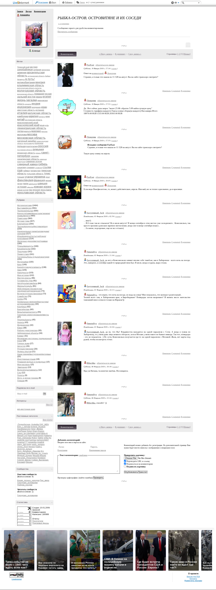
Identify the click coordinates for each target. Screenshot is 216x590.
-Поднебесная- (24, 424)
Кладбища (22, 307)
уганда (29, 176)
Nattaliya (48, 435)
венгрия (40, 82)
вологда (38, 88)
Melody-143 (22, 435)
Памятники (22, 218)
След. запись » (134, 54)
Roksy (34, 438)
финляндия (25, 180)
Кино (19, 264)
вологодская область (31, 90)
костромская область (33, 120)
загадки (31, 100)
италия (22, 113)
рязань (38, 153)
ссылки (47, 167)
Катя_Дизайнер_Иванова (28, 451)
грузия (48, 93)
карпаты (42, 116)
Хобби (20, 299)
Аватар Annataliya (34, 34)
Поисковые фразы (40, 523)
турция (20, 177)
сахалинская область (28, 159)
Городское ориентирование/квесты (33, 315)
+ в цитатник (63, 23)
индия (36, 103)
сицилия (21, 167)
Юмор (20, 328)
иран (44, 107)
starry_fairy (22, 444)
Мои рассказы (23, 364)
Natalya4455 (38, 435)
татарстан (35, 170)
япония (36, 189)
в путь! (30, 79)
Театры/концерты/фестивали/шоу (32, 226)
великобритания (26, 82)
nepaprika (32, 442)
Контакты (193, 579)
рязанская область (26, 153)
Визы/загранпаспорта (27, 312)
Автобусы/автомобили (27, 283)
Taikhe (40, 438)
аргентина (46, 70)
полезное (39, 143)
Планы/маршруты (25, 246)
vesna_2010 (22, 447)
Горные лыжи (23, 343)
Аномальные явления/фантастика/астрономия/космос (33, 303)
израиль (28, 104)
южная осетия (22, 190)
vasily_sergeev (38, 444)
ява (30, 190)
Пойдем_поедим (24, 485)
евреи (39, 96)
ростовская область (24, 150)
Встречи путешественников (29, 294)
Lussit (38, 433)
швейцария (33, 184)
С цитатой (175, 91)
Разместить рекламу (193, 581)
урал (48, 177)
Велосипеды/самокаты (27, 370)
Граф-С (38, 447)
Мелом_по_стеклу (39, 453)
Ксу (42, 451)
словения (38, 168)
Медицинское (23, 325)
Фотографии (22, 262)
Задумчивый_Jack (95, 213)
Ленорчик (111, 73)
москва (32, 134)
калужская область (39, 113)
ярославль (46, 189)
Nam (30, 435)
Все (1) (49, 405)
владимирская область (30, 85)
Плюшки (21, 381)
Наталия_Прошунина (27, 458)
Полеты (20, 375)
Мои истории (23, 275)
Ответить (166, 91)
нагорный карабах (26, 141)
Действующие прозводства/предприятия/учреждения (29, 290)
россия (43, 146)
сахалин (35, 156)
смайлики (83, 455)
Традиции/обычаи (25, 211)
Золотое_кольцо (24, 449)
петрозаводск (29, 143)
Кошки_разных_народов (28, 480)
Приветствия (23, 254)
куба (47, 125)
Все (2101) (47, 420)
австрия (33, 67)
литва (20, 131)
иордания (36, 107)
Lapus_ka (21, 433)
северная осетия (34, 161)
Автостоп (21, 346)
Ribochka (91, 363)
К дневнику (120, 54)
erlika (46, 438)
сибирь (42, 164)
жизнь (21, 100)
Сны (19, 373)
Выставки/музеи (24, 208)
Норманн (41, 458)
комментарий (98, 73)
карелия (33, 116)
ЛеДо (28, 453)
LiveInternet (21, 3)
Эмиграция (22, 367)
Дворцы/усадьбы (24, 286)
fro (50, 438)
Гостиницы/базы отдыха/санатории (33, 257)
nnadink (40, 442)
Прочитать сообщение (68, 31)
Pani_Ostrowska (24, 438)
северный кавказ (27, 164)
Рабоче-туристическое (27, 330)
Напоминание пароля (97, 450)
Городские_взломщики (27, 483)
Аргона (31, 447)
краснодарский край (27, 122)
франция (39, 180)
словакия (30, 167)
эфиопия (30, 187)
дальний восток (26, 96)
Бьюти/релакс (23, 309)
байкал (47, 76)
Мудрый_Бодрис (24, 455)
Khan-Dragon (38, 431)
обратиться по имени (105, 65)
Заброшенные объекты (27, 333)
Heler (33, 429)
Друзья (28, 11)
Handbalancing (24, 429)
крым (42, 125)
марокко (36, 131)
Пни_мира (44, 480)
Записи (20, 11)
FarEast (90, 65)
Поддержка (172, 2)
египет (47, 96)
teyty (29, 444)
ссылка (114, 68)
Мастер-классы (24, 278)
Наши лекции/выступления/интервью (34, 354)
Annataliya (18, 15)
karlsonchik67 (43, 440)
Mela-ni (44, 433)
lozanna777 (22, 442)
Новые (187, 54)
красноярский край (28, 125)
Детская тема (23, 221)
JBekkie (39, 429)
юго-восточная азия (26, 409)
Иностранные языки (26, 359)
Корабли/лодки (24, 249)
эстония (22, 186)
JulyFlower (22, 431)
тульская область (35, 173)
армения (21, 72)
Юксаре (29, 462)
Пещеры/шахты (24, 320)
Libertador (30, 433)
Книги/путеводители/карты (29, 267)
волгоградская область (26, 88)
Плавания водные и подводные (31, 362)
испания (39, 110)
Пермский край (23, 67)
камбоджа (22, 116)
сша (19, 170)
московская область (31, 137)
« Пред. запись (105, 54)
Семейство (22, 296)
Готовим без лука (25, 281)
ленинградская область (31, 128)
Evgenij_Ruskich (38, 427)
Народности (22, 273)
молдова (22, 134)
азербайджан (25, 69)
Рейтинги (68, 2)
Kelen (29, 431)
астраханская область (36, 76)
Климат (20, 336)
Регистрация (43, 2)
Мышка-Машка (39, 455)
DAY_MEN (44, 424)
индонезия (24, 107)
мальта (27, 131)
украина (39, 176)
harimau (32, 440)
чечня (19, 184)
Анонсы (20, 322)
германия (39, 93)
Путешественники (25, 349)
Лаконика (21, 453)
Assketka (35, 424)
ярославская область (31, 192)
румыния (38, 149)
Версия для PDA (193, 576)
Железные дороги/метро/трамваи (32, 241)
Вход (54, 2)
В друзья (36, 51)
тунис (47, 173)
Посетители (37, 521)
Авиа (19, 270)
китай (21, 119)
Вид (176, 3)
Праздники (22, 251)
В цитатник (185, 91)
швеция (42, 183)
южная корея (42, 186)
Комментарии (40, 11)
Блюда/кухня (23, 224)
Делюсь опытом (24, 351)
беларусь (21, 79)
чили (25, 183)
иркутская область (26, 110)
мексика (44, 131)
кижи (48, 116)
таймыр (26, 171)
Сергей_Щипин (24, 460)
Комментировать (67, 54)
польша (21, 146)
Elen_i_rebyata (23, 427)
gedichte (21, 440)
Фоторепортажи (24, 205)
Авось (82, 2)
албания (37, 69)
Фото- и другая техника (27, 378)
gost (27, 440)
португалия (32, 146)
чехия (48, 180)
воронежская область (25, 94)
